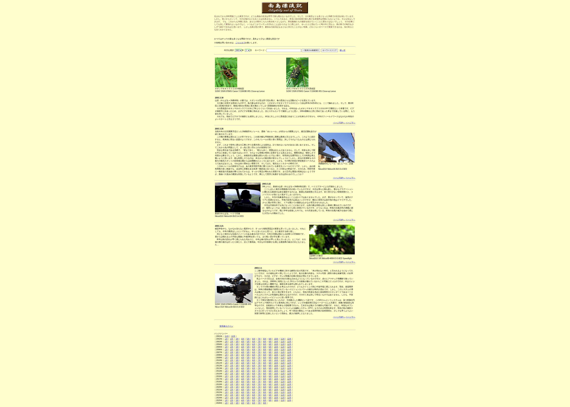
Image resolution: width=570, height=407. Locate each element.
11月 (227, 336)
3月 (237, 339)
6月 (253, 339)
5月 (248, 339)
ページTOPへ (339, 123)
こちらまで (240, 43)
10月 (276, 339)
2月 (231, 339)
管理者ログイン (226, 326)
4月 (242, 339)
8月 (264, 339)
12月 (233, 336)
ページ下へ (350, 123)
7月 (259, 339)
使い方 (342, 50)
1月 (226, 339)
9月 (270, 339)
